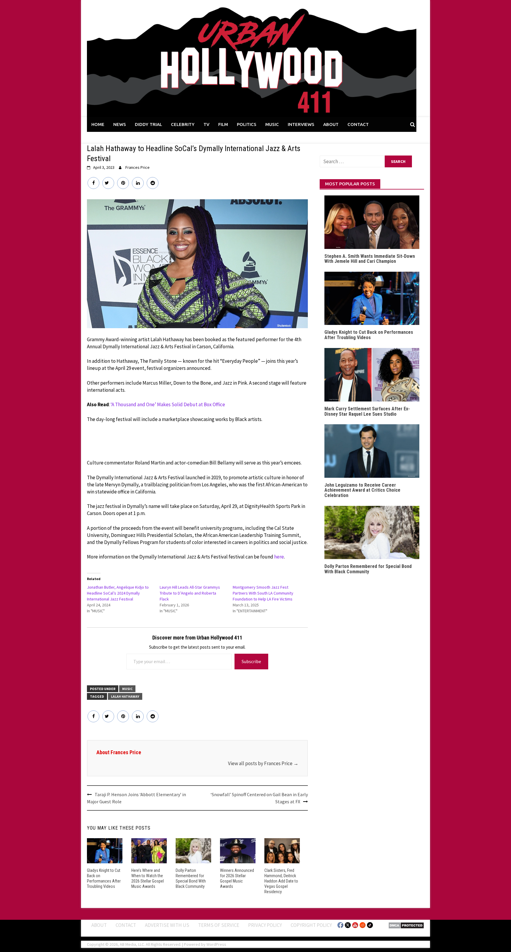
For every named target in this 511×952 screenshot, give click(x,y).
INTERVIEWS (301, 124)
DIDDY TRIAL (148, 124)
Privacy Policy (265, 925)
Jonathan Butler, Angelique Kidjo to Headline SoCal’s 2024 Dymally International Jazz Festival (118, 593)
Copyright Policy (311, 925)
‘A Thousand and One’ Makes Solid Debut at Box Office (168, 404)
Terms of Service (218, 925)
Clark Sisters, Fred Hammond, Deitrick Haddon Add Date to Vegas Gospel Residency (281, 881)
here (279, 556)
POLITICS (246, 124)
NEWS (119, 124)
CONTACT (358, 124)
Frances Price (137, 167)
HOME (97, 124)
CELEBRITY (183, 124)
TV (206, 124)
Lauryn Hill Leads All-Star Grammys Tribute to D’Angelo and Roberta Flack (190, 593)
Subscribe (251, 661)
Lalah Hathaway (125, 696)
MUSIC (272, 124)
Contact (126, 925)
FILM (223, 124)
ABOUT (331, 124)
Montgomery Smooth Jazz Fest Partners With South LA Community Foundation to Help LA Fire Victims (263, 593)
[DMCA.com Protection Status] (406, 925)
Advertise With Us (167, 925)
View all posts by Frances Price (263, 763)
